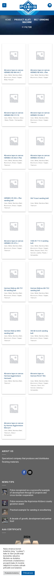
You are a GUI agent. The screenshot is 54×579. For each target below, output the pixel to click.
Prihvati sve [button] (28, 573)
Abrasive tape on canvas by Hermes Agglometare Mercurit (13, 425)
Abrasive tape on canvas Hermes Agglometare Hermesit (13, 375)
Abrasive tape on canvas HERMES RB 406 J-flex (40, 71)
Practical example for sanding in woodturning (30, 510)
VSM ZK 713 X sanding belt (39, 242)
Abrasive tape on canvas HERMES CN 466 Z (40, 114)
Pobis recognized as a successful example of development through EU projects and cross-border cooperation (30, 492)
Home (8, 19)
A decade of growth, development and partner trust (31, 519)
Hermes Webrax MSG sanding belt (12, 332)
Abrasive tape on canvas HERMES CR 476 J (13, 242)
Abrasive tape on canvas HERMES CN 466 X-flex (13, 156)
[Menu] (4, 5)
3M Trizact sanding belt (39, 198)
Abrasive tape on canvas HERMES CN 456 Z (40, 156)
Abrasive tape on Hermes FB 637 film (38, 374)
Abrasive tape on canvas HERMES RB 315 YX (13, 114)
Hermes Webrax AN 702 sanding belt (39, 289)
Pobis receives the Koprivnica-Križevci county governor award (31, 502)
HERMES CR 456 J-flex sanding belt (13, 199)
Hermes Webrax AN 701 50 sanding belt (13, 289)
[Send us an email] (30, 472)
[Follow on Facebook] (24, 472)
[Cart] (50, 5)
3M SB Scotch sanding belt (39, 332)
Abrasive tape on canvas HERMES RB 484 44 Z (13, 71)
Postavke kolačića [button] (12, 573)
